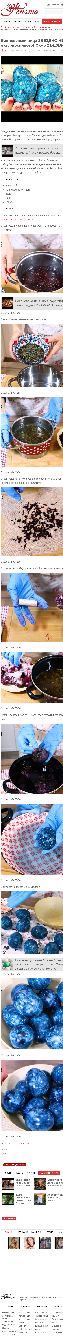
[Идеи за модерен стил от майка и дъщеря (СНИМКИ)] (45, 1243)
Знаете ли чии (8, 1335)
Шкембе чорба (41, 1326)
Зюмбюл (22, 1326)
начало (7, 21)
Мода (28, 21)
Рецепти (42, 1306)
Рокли (49, 1232)
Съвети (25, 1306)
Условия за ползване (40, 1297)
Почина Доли (8, 1312)
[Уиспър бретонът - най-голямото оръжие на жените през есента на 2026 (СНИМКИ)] (14, 1243)
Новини (18, 21)
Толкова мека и (41, 1316)
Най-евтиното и (26, 1329)
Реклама (24, 1297)
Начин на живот (52, 21)
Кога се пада (24, 1312)
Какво (21, 1323)
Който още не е (42, 1329)
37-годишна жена (7, 1317)
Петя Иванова (21, 1143)
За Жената (6, 27)
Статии (9, 1306)
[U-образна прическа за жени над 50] (29, 1243)
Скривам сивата (9, 1331)
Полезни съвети (42, 27)
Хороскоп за (7, 1321)
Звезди (37, 21)
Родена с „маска (9, 1325)
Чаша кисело (41, 1333)
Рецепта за (40, 1323)
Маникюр (36, 1232)
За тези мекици (42, 1319)
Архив (23, 1300)
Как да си (23, 1333)
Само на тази (41, 1312)
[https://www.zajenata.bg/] (8, 1296)
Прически (22, 1232)
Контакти (57, 1297)
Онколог (5, 1328)
